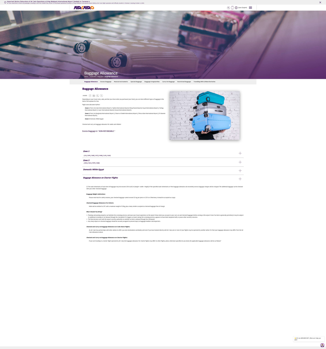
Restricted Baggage (184, 81)
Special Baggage (136, 81)
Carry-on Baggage (168, 81)
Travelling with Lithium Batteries (204, 81)
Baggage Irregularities (152, 81)
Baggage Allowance (91, 81)
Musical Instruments (121, 81)
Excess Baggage (105, 81)
